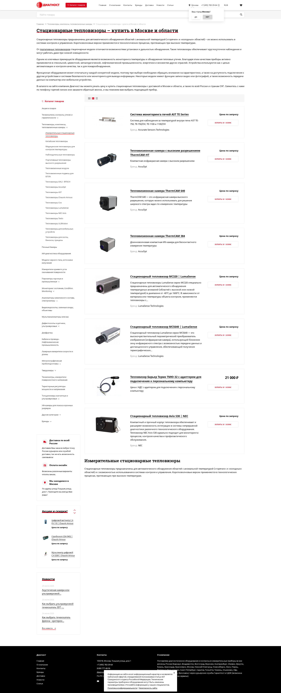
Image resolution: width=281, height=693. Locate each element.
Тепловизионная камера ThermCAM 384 (157, 236)
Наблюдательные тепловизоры (60, 154)
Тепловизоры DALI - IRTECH (58, 181)
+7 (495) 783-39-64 (209, 5)
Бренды (138, 5)
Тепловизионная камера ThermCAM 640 (157, 191)
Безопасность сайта (148, 688)
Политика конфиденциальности (122, 688)
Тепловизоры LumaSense (57, 208)
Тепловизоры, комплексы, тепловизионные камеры (69, 24)
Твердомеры (48, 370)
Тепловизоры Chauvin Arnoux (59, 197)
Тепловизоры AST (54, 192)
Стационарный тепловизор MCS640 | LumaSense (163, 326)
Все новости (47, 628)
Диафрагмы (47, 332)
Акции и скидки (49, 108)
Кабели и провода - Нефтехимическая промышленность (51, 342)
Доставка (149, 5)
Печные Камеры (49, 247)
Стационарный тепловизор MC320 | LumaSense (163, 276)
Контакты (127, 5)
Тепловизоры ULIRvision (57, 223)
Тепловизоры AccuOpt (56, 187)
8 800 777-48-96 (103, 668)
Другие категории (50, 414)
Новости (160, 5)
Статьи (170, 5)
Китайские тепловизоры (57, 141)
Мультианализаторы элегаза (55, 316)
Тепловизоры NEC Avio (56, 213)
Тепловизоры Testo (54, 218)
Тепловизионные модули (57, 168)
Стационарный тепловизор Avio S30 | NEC (159, 416)
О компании (114, 5)
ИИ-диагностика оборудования (56, 253)
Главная (102, 5)
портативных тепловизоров (55, 49)
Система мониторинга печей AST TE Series (159, 114)
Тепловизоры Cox (54, 202)
